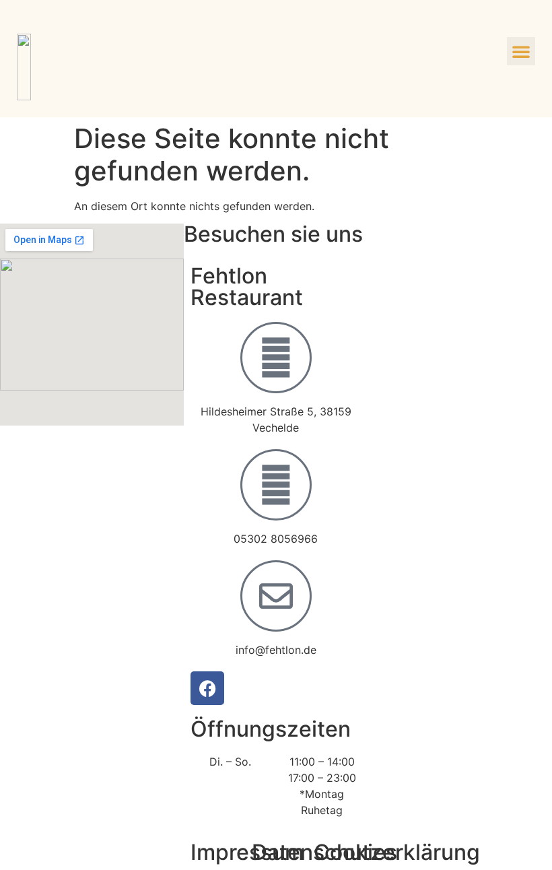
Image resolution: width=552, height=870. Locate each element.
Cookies (355, 852)
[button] (521, 51)
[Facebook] (207, 688)
